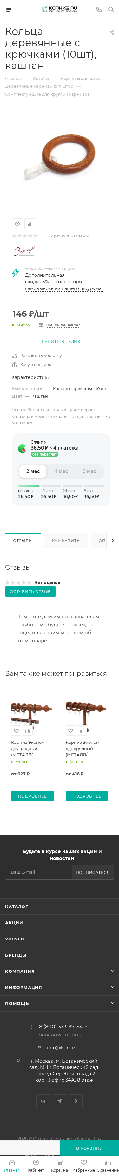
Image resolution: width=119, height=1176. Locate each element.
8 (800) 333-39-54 (61, 1026)
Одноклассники (76, 1101)
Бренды (16, 955)
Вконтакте (43, 1101)
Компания (20, 971)
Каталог (16, 906)
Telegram (59, 1101)
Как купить (66, 540)
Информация (23, 987)
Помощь (17, 1003)
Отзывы (23, 540)
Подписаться (93, 872)
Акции (14, 922)
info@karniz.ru (64, 1048)
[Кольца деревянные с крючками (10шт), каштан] (59, 159)
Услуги (14, 938)
